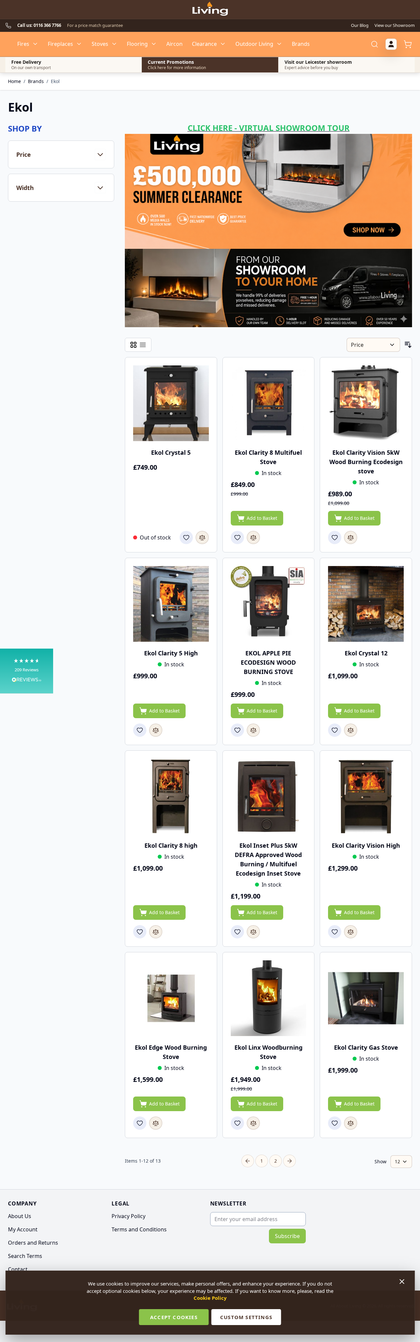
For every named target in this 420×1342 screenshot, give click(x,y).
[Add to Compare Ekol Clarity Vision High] (350, 931)
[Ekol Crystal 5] (171, 403)
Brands (301, 44)
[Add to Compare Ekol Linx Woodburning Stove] (253, 1123)
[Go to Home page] (210, 9)
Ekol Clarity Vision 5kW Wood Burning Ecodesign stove (366, 461)
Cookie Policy (210, 1297)
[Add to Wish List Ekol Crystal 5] (186, 537)
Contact (18, 1269)
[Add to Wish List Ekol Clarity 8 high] (139, 931)
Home (14, 81)
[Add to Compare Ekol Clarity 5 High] (155, 730)
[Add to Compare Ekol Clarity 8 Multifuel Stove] (253, 537)
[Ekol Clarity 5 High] (171, 604)
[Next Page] (289, 1161)
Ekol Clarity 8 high (171, 845)
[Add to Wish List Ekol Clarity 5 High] (139, 730)
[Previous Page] (247, 1161)
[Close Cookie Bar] (402, 1281)
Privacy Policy (128, 1216)
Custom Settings (246, 1317)
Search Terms (25, 1256)
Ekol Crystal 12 (366, 653)
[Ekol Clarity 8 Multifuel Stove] (268, 403)
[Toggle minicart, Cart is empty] (408, 44)
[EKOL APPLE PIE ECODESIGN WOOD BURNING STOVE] (268, 604)
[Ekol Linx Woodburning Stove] (268, 998)
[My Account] (391, 44)
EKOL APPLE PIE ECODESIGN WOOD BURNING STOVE (268, 662)
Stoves (100, 44)
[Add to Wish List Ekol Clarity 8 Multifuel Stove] (237, 537)
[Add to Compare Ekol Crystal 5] (202, 537)
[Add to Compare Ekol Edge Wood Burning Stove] (155, 1123)
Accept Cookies (174, 1317)
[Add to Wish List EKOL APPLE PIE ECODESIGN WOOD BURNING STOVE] (237, 730)
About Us (19, 1216)
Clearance (204, 44)
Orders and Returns (33, 1242)
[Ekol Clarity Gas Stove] (366, 998)
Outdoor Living (254, 44)
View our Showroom (395, 25)
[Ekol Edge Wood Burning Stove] (171, 998)
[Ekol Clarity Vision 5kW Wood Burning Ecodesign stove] (366, 403)
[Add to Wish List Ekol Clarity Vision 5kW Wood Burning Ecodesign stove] (334, 537)
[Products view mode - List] (143, 345)
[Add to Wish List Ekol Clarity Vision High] (334, 931)
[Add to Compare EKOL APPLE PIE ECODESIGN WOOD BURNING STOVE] (253, 730)
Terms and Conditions (139, 1229)
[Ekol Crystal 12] (366, 604)
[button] (26, 671)
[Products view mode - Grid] (133, 345)
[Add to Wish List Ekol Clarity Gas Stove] (334, 1123)
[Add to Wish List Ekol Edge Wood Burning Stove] (139, 1123)
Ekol (55, 81)
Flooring (137, 44)
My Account (23, 1229)
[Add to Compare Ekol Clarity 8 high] (155, 931)
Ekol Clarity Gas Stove (366, 1047)
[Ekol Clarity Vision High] (366, 796)
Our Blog (360, 25)
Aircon (174, 44)
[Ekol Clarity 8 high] (171, 796)
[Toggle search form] (374, 44)
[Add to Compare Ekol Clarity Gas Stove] (350, 1123)
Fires (23, 44)
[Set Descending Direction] (408, 345)
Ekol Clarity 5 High (171, 653)
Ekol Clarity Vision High (366, 845)
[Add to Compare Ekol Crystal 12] (350, 730)
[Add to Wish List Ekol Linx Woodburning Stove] (237, 1123)
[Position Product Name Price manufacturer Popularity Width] (373, 345)
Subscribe (287, 1236)
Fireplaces (60, 44)
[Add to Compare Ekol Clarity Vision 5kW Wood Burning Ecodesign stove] (350, 537)
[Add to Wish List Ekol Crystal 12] (334, 730)
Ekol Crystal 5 (171, 452)
